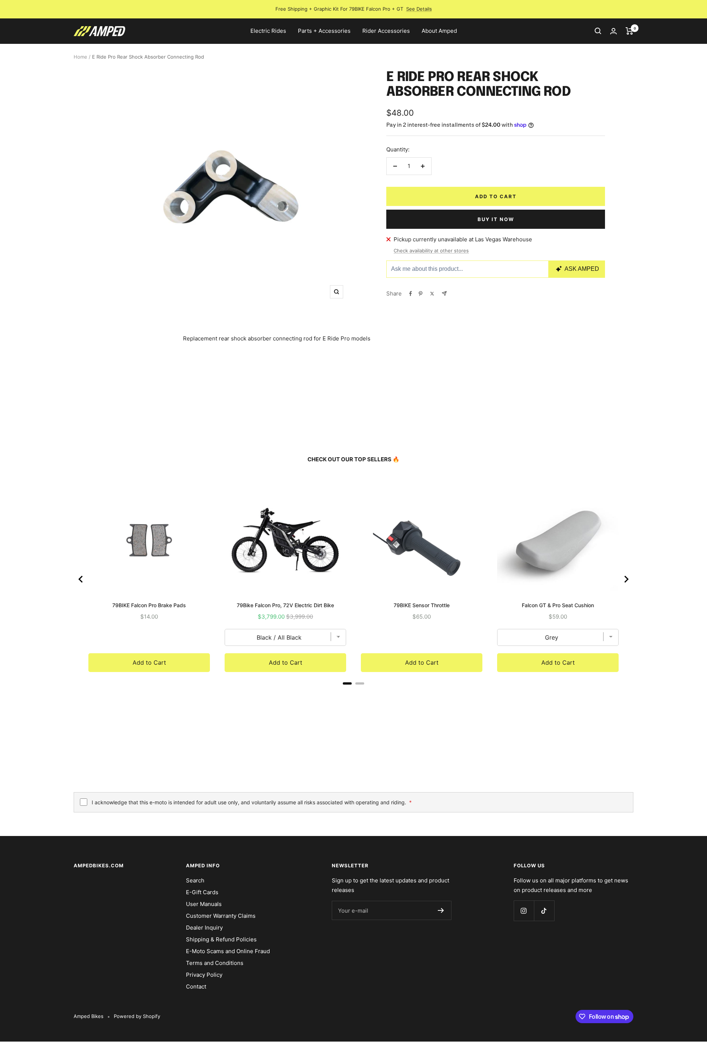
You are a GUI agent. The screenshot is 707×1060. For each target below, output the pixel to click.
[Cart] (629, 31)
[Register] (441, 910)
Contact (196, 986)
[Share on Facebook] (410, 293)
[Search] (598, 31)
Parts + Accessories (324, 30)
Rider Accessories (386, 30)
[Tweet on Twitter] (432, 293)
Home (80, 57)
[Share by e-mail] (444, 293)
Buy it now (496, 219)
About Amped (439, 30)
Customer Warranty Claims (221, 915)
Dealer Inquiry (204, 927)
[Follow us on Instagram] (524, 910)
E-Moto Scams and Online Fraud (228, 951)
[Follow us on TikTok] (544, 910)
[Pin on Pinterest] (420, 293)
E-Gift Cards (202, 892)
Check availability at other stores (431, 250)
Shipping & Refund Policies (221, 939)
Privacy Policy (204, 974)
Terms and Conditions (214, 962)
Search (195, 880)
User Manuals (204, 903)
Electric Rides (268, 30)
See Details (419, 9)
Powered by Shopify (137, 1016)
